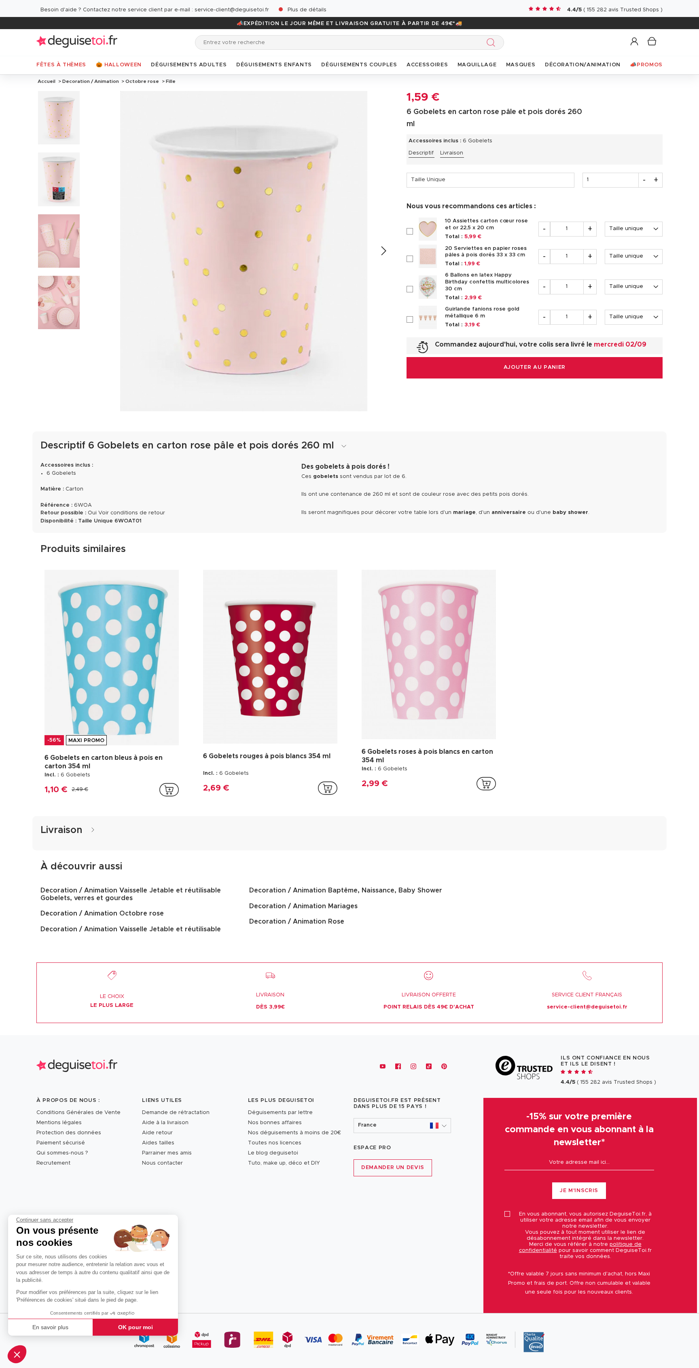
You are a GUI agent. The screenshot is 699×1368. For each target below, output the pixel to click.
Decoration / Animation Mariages (303, 906)
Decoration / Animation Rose (296, 921)
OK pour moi (135, 1327)
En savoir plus (50, 1327)
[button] (17, 1354)
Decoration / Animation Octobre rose (102, 913)
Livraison (451, 153)
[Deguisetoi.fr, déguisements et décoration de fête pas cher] (76, 42)
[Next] (383, 251)
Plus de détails (307, 10)
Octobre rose (142, 81)
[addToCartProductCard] (169, 790)
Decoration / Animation (90, 81)
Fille (170, 81)
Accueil (46, 81)
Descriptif (421, 153)
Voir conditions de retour (131, 513)
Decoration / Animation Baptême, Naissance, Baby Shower (345, 890)
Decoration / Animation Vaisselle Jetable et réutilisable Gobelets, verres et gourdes (130, 894)
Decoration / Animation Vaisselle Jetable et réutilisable (130, 929)
